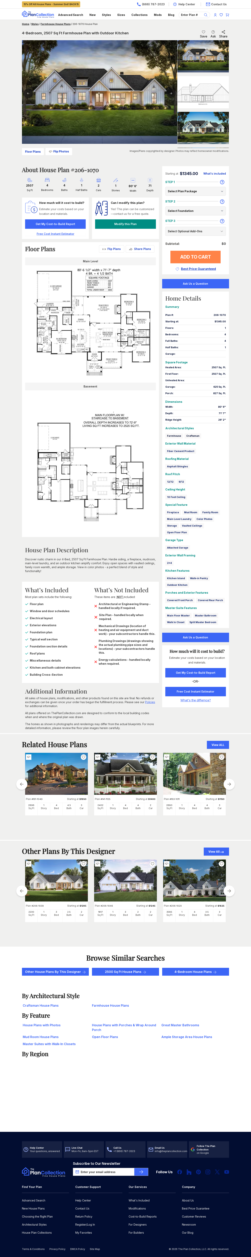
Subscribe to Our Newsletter (96, 1163)
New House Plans (33, 1208)
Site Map (95, 1249)
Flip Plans (114, 249)
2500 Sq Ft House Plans (123, 972)
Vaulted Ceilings (192, 525)
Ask (213, 36)
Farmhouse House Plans (56, 24)
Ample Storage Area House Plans (186, 1037)
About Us (188, 1200)
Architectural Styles (34, 1224)
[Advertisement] (125, 1101)
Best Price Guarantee (195, 1208)
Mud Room (190, 512)
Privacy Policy (57, 1249)
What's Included (139, 1200)
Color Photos (204, 519)
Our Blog (187, 1232)
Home (25, 24)
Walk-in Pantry (199, 578)
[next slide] (229, 784)
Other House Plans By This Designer (53, 972)
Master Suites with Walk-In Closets (49, 1044)
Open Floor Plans (105, 1037)
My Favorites (83, 1232)
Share (223, 36)
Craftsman (192, 435)
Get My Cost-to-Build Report (55, 224)
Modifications (137, 1208)
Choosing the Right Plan (37, 1216)
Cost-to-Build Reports (143, 1216)
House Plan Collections (37, 1232)
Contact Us (82, 1208)
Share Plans (142, 249)
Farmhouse (174, 435)
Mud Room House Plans (41, 1037)
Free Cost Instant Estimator (195, 691)
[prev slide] (21, 784)
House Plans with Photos (42, 1025)
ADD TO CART (195, 257)
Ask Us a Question (195, 283)
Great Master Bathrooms (180, 1025)
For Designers (138, 1224)
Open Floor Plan (177, 532)
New (92, 14)
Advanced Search (70, 14)
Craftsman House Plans (41, 1005)
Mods (158, 14)
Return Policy (83, 1216)
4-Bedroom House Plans (193, 972)
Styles (106, 14)
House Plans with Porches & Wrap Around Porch (124, 1027)
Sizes (121, 14)
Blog (171, 14)
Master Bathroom (205, 615)
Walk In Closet (175, 622)
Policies (150, 702)
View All (214, 851)
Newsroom (189, 1224)
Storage (172, 525)
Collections (139, 14)
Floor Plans (33, 151)
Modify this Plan (125, 224)
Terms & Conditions (33, 1249)
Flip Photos (61, 151)
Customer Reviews (194, 1216)
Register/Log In (85, 1224)
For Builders (136, 1232)
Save (203, 36)
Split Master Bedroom (202, 622)
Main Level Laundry (179, 519)
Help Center (83, 1200)
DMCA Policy (77, 1249)
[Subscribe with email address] (141, 1172)
